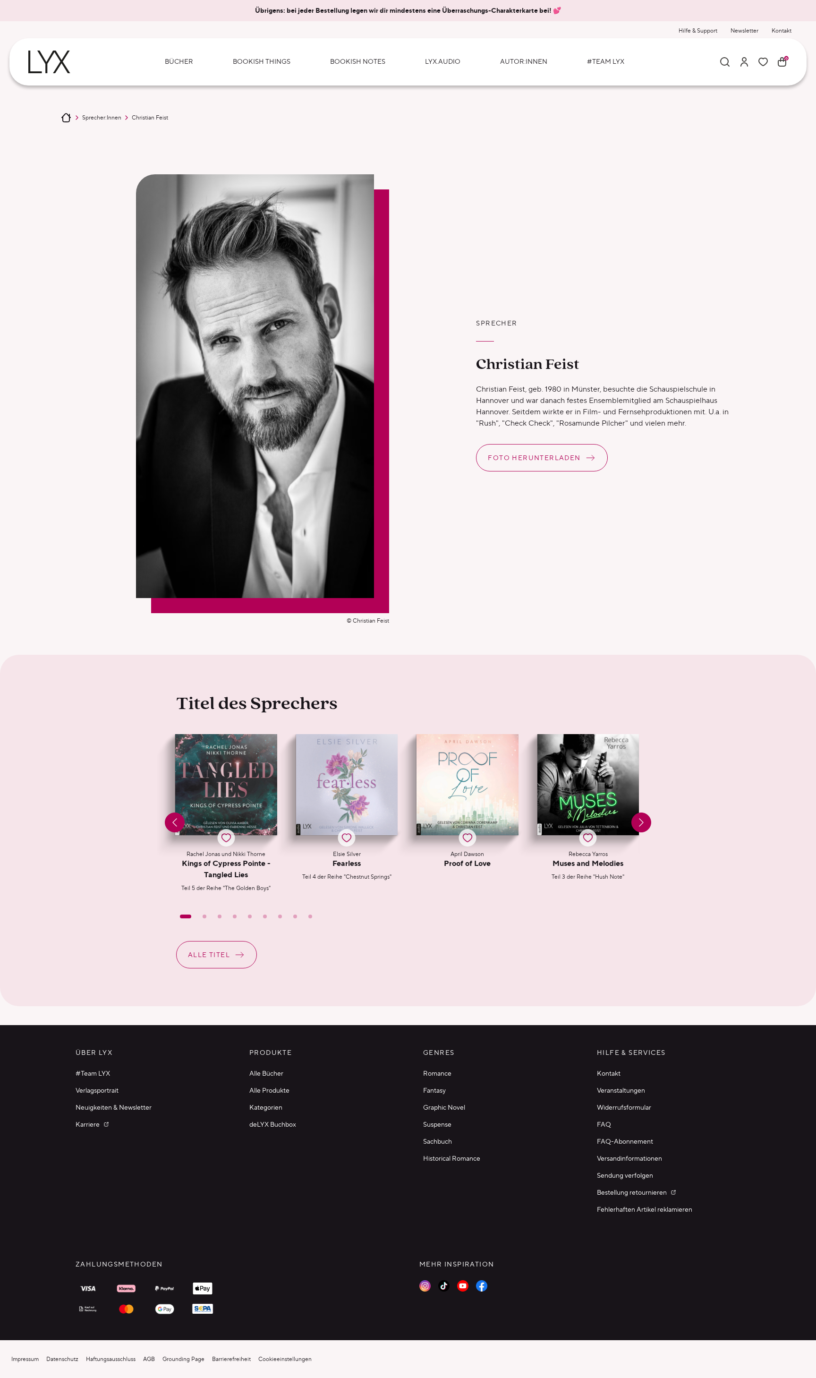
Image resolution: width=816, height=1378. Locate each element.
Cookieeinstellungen (285, 1359)
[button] (226, 813)
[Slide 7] (280, 916)
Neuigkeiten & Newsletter (114, 1107)
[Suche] (725, 62)
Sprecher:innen (101, 117)
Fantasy (434, 1090)
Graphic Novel (444, 1107)
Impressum (25, 1359)
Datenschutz (62, 1359)
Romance (437, 1073)
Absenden (624, 1344)
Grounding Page (183, 1359)
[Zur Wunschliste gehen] (763, 62)
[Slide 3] (219, 916)
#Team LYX (93, 1073)
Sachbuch (437, 1141)
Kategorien (265, 1107)
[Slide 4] (234, 916)
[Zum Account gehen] (744, 62)
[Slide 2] (204, 916)
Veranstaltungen (621, 1090)
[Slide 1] (185, 916)
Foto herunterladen (534, 457)
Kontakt (781, 30)
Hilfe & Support (698, 30)
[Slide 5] (249, 916)
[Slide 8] (295, 916)
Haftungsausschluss (111, 1359)
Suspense (437, 1124)
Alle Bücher (266, 1073)
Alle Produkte (269, 1090)
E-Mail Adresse (614, 1256)
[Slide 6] (265, 916)
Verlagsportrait (97, 1090)
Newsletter (744, 30)
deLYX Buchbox (272, 1124)
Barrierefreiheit (231, 1359)
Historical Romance (451, 1158)
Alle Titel (209, 954)
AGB (149, 1359)
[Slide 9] (310, 916)
